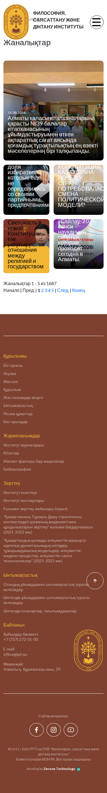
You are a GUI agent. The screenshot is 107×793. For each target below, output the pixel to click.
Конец (78, 290)
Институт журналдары (23, 444)
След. (63, 290)
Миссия (10, 381)
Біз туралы (13, 365)
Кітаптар (11, 452)
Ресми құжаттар (18, 413)
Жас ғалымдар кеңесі (23, 397)
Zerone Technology (59, 769)
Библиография (17, 469)
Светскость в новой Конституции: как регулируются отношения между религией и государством (26, 244)
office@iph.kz (15, 654)
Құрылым (12, 389)
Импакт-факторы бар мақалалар (33, 461)
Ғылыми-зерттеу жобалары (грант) (35, 508)
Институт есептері (20, 492)
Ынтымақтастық (18, 405)
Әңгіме (9, 373)
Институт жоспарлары (23, 500)
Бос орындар (15, 421)
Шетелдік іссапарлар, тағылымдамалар (40, 610)
